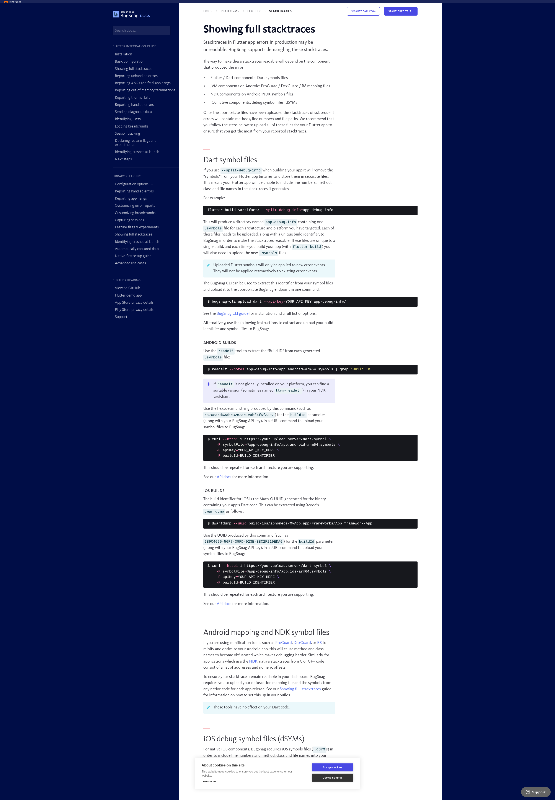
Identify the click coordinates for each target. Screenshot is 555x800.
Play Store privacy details (134, 310)
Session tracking (127, 133)
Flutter (254, 11)
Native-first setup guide (133, 256)
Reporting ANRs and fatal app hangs (143, 83)
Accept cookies (333, 767)
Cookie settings (333, 777)
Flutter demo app (128, 295)
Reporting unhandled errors (136, 76)
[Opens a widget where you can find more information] (536, 792)
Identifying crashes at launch (137, 152)
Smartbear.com (363, 11)
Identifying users (128, 119)
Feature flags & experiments (137, 227)
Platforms (230, 11)
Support (121, 317)
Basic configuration (129, 61)
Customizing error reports (135, 206)
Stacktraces (280, 11)
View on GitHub (127, 288)
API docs (224, 477)
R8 (319, 643)
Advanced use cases (130, 263)
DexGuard (302, 643)
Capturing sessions (129, 220)
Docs (208, 11)
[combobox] (141, 30)
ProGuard (283, 643)
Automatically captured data (137, 249)
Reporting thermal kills (132, 98)
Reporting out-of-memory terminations (145, 90)
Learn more (209, 781)
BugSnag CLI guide (232, 314)
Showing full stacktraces (133, 69)
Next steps (123, 159)
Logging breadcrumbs (132, 126)
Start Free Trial (400, 11)
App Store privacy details (134, 303)
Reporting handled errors (134, 105)
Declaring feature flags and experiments (136, 143)
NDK (253, 662)
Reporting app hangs (131, 198)
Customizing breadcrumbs (135, 213)
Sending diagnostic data (133, 112)
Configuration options (132, 184)
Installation (123, 54)
